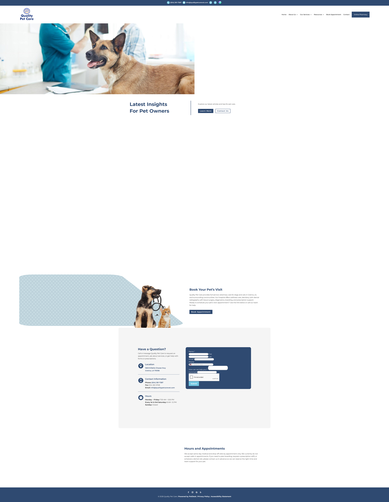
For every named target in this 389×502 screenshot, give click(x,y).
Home (284, 14)
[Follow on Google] (196, 492)
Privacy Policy (204, 496)
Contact (346, 14)
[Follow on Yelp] (200, 492)
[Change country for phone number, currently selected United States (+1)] (191, 364)
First (210, 354)
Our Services (305, 14)
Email (191, 359)
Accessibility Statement (221, 496)
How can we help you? (198, 369)
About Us (292, 14)
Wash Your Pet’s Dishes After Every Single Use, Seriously (167, 131)
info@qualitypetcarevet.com (163, 388)
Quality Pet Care (141, 135)
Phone (191, 362)
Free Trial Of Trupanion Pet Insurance (155, 154)
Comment (193, 372)
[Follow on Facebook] (188, 492)
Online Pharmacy (360, 14)
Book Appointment (333, 14)
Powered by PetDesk (187, 496)
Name (192, 351)
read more (136, 141)
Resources (318, 14)
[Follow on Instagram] (192, 492)
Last (210, 357)
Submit (194, 384)
